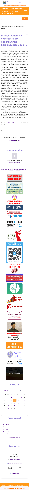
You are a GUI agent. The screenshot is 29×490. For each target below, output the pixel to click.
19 (24, 403)
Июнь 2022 (6, 390)
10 (18, 400)
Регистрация (12, 140)
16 (14, 403)
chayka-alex (12, 122)
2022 (8, 25)
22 (11, 406)
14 (8, 403)
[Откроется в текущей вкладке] (15, 5)
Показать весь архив (14, 437)
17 (18, 403)
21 (8, 406)
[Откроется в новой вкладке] (14, 210)
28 (8, 408)
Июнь (11, 25)
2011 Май (5, 434)
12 (24, 400)
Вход (18, 140)
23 (14, 406)
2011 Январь (6, 424)
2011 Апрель (6, 431)
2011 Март (5, 429)
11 (21, 400)
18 (21, 403)
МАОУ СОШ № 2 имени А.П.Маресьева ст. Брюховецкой (12, 11)
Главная (3, 25)
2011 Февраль (6, 427)
